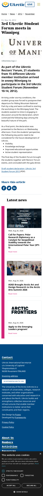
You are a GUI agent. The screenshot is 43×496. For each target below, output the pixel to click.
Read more (12, 252)
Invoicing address (10, 376)
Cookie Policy (8, 427)
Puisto (18, 414)
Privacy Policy (8, 422)
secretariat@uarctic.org (13, 381)
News (12, 14)
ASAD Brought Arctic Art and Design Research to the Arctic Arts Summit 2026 (24, 287)
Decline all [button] (31, 485)
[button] (21, 491)
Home (4, 14)
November (30, 14)
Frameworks (20, 417)
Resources (9, 451)
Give (29, 4)
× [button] (40, 454)
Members (7, 442)
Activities (9, 446)
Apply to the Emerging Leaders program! (20, 328)
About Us (8, 438)
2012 (20, 14)
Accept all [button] (11, 485)
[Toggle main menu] (38, 4)
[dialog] (21, 473)
